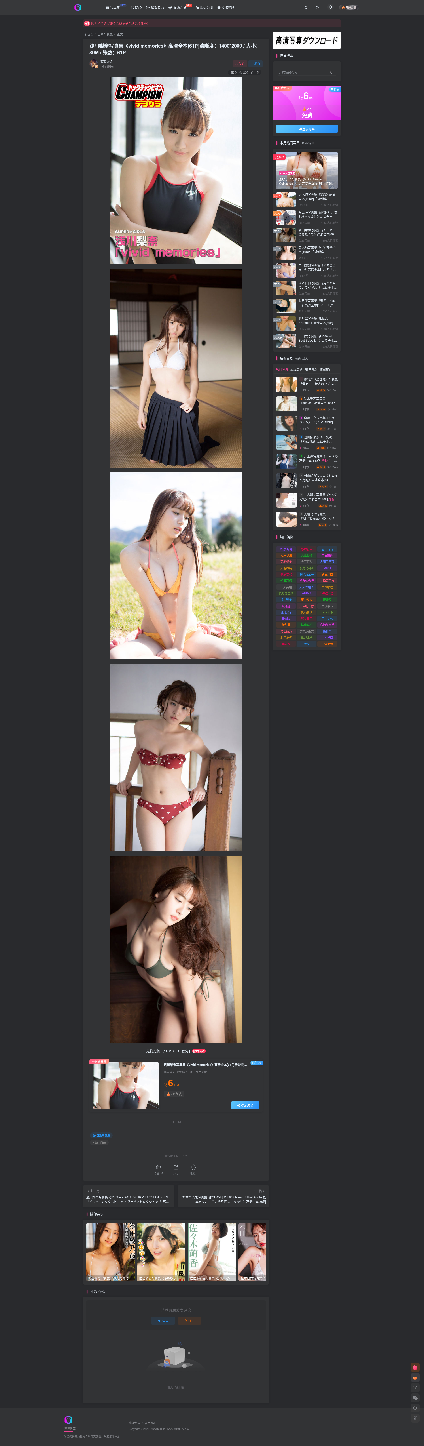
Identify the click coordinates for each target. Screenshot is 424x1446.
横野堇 (327, 631)
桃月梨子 (286, 612)
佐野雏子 (306, 637)
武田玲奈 (327, 574)
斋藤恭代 (286, 574)
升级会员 (134, 1423)
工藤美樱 (286, 587)
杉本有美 (306, 549)
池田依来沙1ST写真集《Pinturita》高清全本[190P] (318, 443)
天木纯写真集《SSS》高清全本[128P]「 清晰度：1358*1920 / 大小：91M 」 (317, 198)
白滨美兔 (327, 644)
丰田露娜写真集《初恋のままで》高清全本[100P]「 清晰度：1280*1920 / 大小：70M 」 (317, 271)
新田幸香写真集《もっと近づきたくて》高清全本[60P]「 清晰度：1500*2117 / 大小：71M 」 (318, 236)
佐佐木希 (327, 612)
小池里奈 (327, 637)
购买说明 (206, 7)
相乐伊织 (286, 555)
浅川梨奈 (286, 599)
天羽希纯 (286, 568)
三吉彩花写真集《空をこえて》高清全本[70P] (318, 501)
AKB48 (306, 593)
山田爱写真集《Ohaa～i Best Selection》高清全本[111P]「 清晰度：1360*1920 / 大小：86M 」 (317, 342)
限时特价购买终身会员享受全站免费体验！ (120, 21)
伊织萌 (286, 625)
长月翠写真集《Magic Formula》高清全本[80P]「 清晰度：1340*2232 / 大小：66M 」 (317, 324)
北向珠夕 (286, 637)
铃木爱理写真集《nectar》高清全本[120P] (317, 405)
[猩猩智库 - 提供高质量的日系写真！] (68, 1419)
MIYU (327, 568)
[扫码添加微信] (415, 1397)
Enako (286, 618)
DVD (138, 7)
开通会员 (351, 7)
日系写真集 (105, 34)
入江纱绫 (306, 555)
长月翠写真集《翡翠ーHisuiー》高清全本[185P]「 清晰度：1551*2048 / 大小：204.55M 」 (317, 307)
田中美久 (327, 618)
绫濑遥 (286, 606)
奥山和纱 (306, 612)
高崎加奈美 (327, 625)
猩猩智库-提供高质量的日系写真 (170, 1429)
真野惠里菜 (286, 593)
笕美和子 (306, 618)
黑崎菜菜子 (306, 574)
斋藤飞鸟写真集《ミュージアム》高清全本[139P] (318, 424)
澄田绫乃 (286, 631)
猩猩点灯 (106, 61)
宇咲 (307, 644)
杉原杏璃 (286, 549)
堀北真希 (306, 625)
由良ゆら (327, 606)
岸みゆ (286, 644)
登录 (165, 1320)
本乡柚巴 (327, 587)
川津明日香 (306, 606)
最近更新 (296, 369)
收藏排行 (326, 369)
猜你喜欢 (311, 369)
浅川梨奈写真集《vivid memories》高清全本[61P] (175, 49)
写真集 (117, 7)
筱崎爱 (327, 599)
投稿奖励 (227, 7)
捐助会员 (181, 7)
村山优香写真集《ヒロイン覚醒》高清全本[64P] (318, 482)
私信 (257, 63)
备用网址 (150, 1423)
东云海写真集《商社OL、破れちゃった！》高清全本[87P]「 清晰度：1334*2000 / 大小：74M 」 (318, 218)
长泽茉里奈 (327, 580)
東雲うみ (306, 599)
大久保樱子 (306, 587)
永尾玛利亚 (306, 568)
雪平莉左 (306, 561)
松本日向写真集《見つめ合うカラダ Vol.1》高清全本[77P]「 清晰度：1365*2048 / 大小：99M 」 (318, 289)
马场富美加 (327, 593)
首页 (89, 34)
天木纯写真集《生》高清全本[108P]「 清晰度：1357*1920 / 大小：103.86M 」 (317, 254)
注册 (191, 1320)
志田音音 (327, 549)
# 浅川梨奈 (99, 1142)
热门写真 (282, 369)
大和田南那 (327, 561)
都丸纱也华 (306, 580)
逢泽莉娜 (286, 580)
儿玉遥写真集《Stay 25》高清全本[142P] (318, 136)
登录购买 (247, 1105)
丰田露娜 (327, 555)
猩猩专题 (157, 7)
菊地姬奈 (286, 561)
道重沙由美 (306, 631)
